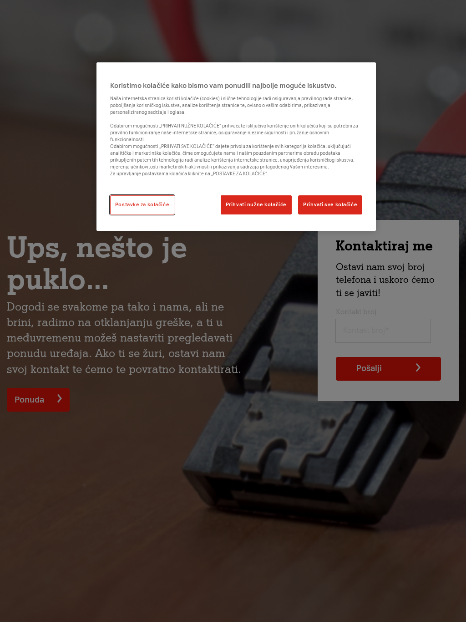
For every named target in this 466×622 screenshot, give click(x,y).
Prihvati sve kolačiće (330, 204)
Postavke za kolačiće (142, 204)
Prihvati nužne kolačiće (256, 204)
